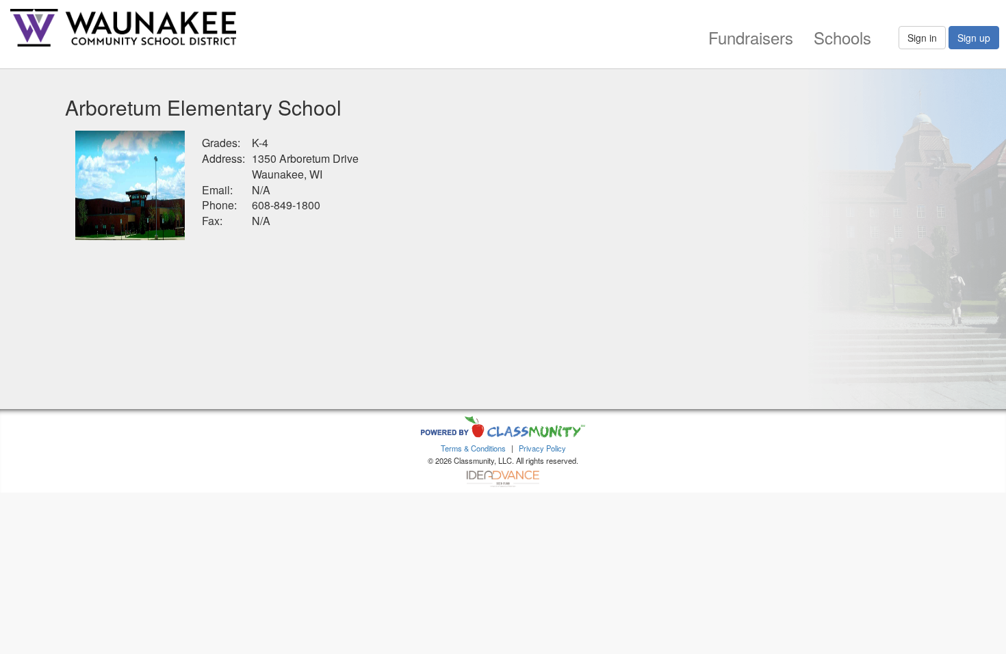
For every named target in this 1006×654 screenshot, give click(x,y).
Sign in (922, 37)
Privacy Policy (542, 448)
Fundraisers (750, 37)
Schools (842, 37)
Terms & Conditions (473, 448)
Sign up (973, 37)
